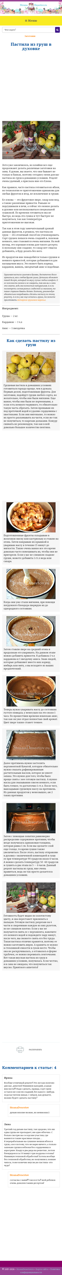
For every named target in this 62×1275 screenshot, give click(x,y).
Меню (32, 20)
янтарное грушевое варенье (31, 300)
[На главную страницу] (31, 8)
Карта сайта (42, 1269)
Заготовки (30, 36)
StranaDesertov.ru (25, 1269)
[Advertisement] (31, 86)
